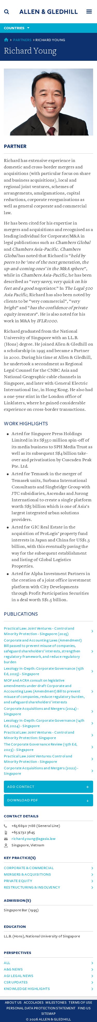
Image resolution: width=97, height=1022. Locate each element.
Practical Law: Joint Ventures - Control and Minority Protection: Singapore (39, 735)
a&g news (13, 969)
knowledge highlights (27, 989)
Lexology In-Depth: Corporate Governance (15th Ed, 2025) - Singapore (44, 671)
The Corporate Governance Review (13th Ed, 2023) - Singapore (40, 747)
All (7, 963)
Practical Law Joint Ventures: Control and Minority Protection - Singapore (38, 759)
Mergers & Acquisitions (27, 874)
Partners (22, 40)
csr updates (16, 982)
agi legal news (18, 976)
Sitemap (48, 1014)
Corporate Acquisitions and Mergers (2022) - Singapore (41, 770)
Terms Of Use (80, 1002)
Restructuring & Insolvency (32, 887)
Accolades (34, 1002)
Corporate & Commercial (29, 868)
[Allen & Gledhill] (48, 11)
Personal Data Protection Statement (41, 1008)
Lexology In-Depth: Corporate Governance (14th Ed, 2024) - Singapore (44, 723)
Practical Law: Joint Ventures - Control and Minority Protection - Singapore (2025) (39, 631)
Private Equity (18, 881)
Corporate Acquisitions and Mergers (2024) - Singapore (41, 711)
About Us (13, 1002)
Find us (84, 1008)
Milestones (56, 1002)
